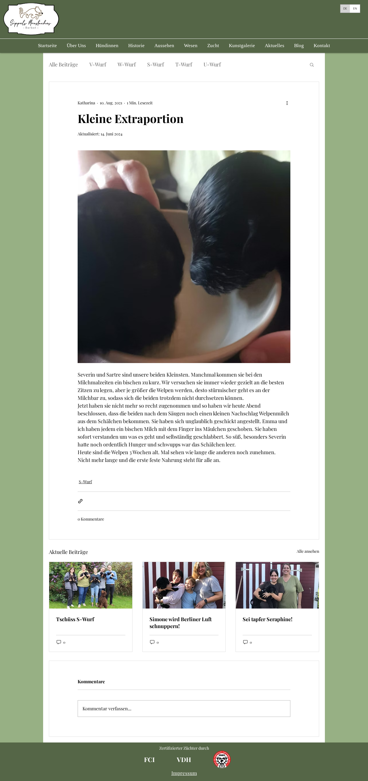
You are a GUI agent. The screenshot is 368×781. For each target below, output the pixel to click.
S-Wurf (155, 64)
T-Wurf (183, 64)
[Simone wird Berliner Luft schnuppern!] (184, 585)
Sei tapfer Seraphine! (267, 619)
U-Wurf (212, 64)
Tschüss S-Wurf (75, 619)
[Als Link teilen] (80, 501)
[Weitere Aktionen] (286, 102)
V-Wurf (97, 64)
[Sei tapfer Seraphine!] (277, 585)
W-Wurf (127, 64)
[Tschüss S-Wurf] (90, 585)
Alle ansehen (308, 551)
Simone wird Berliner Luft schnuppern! (181, 623)
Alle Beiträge (63, 64)
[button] (107, 45)
